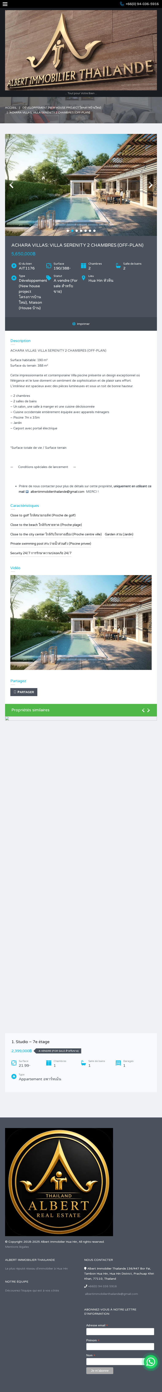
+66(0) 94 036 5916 (102, 1286)
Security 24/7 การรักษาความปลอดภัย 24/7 (40, 553)
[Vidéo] (81, 622)
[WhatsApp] (151, 1362)
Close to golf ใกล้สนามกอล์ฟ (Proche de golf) (43, 515)
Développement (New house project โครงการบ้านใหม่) (62, 107)
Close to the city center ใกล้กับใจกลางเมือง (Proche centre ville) (56, 534)
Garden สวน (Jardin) (119, 534)
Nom (90, 1355)
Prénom (92, 1340)
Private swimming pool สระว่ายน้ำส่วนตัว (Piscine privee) (50, 544)
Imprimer (82, 324)
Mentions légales (17, 1247)
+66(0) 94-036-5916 (142, 4)
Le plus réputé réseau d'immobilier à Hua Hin (36, 1268)
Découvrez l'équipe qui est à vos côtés (32, 1290)
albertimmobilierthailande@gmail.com (57, 492)
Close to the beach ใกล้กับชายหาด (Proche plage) (46, 525)
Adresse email (97, 1325)
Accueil (11, 107)
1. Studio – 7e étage (30, 1042)
